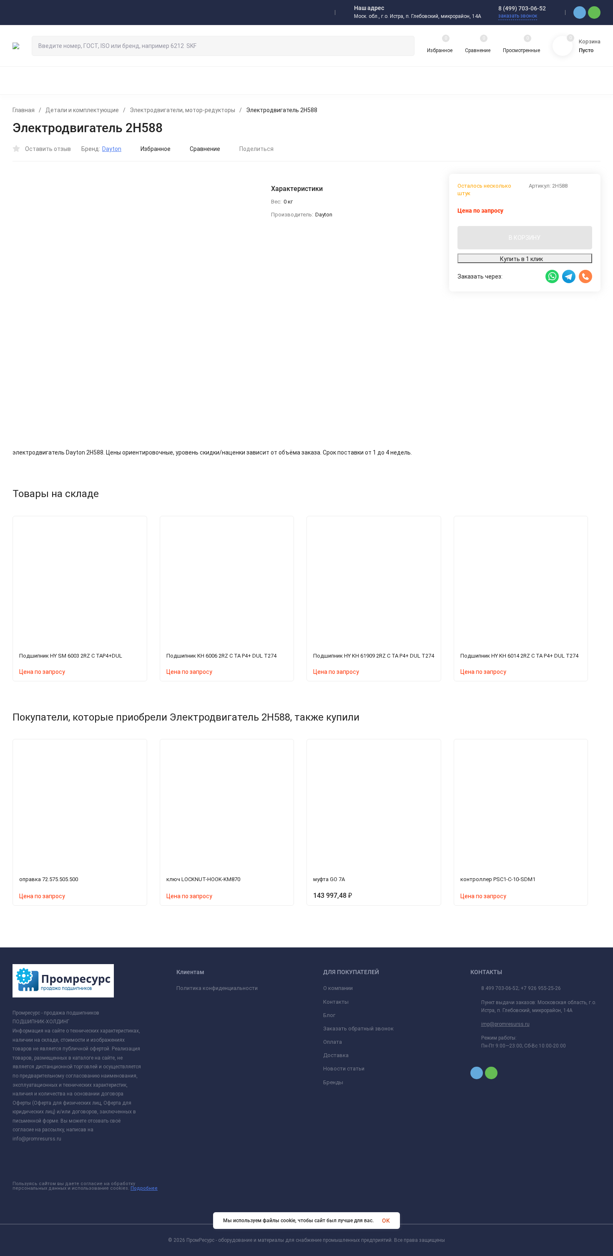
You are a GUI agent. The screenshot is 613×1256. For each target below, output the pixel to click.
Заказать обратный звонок (358, 1028)
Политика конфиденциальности (217, 988)
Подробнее (144, 1188)
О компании (338, 988)
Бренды (333, 1082)
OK (386, 1220)
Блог (329, 1015)
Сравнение (205, 149)
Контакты (336, 1002)
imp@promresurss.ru (505, 1024)
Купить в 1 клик (521, 259)
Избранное (156, 149)
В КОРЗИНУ (524, 237)
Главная (24, 110)
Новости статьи (343, 1068)
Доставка (336, 1055)
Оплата (332, 1042)
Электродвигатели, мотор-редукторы (182, 110)
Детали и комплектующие (82, 110)
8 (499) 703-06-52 (522, 8)
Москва (31, 13)
